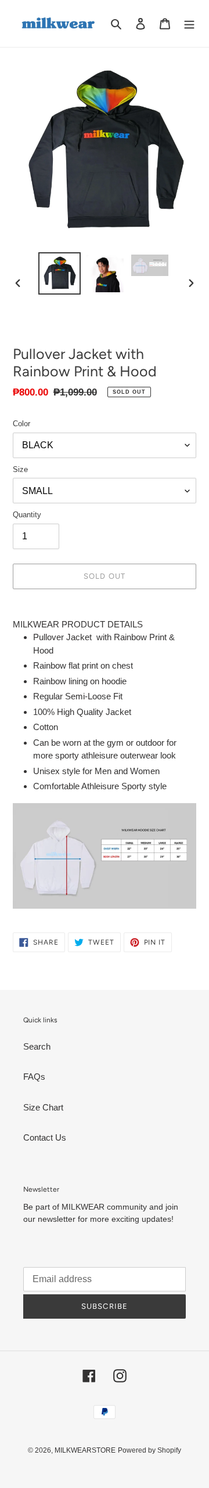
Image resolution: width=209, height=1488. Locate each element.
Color (21, 423)
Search (37, 1046)
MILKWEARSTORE (85, 1450)
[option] (59, 273)
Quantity (27, 514)
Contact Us (44, 1137)
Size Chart (43, 1107)
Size (20, 469)
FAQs (34, 1076)
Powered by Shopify (149, 1450)
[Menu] (189, 23)
